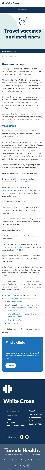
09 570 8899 (25, 201)
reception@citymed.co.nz (12, 247)
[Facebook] (21, 437)
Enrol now (22, 9)
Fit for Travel (13, 323)
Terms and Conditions (11, 459)
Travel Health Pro (15, 320)
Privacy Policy (25, 459)
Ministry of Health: (12, 295)
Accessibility (37, 459)
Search (11, 365)
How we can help (9, 51)
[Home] (10, 3)
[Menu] (42, 3)
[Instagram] (27, 437)
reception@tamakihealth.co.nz (14, 190)
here (30, 181)
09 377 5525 (18, 250)
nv (28, 465)
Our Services (11, 56)
